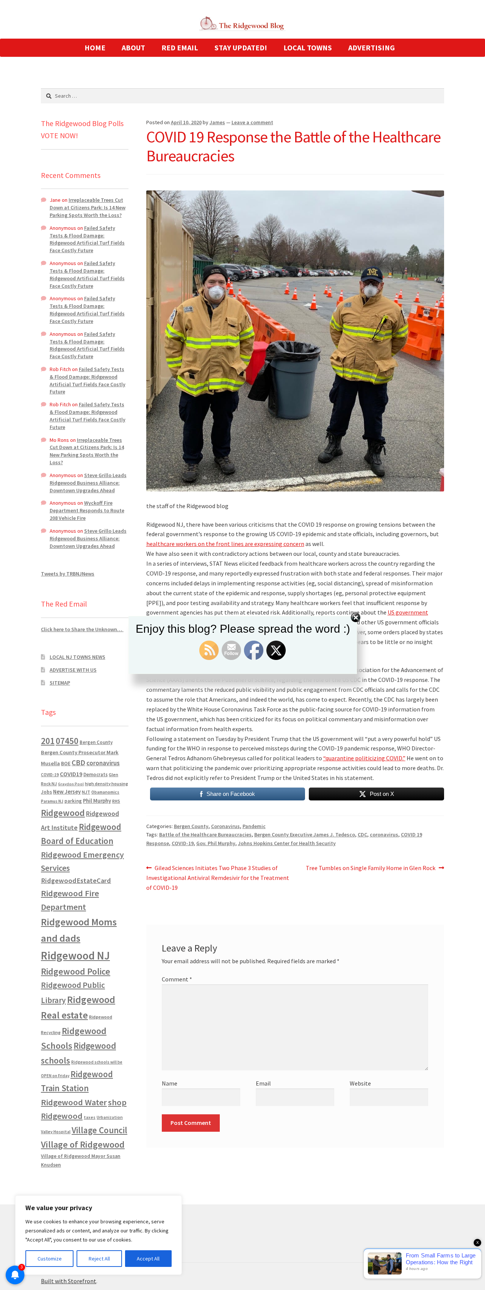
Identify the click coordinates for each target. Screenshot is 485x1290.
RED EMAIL (179, 47)
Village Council (99, 1130)
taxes (89, 1117)
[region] (98, 1235)
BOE (65, 763)
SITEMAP (60, 682)
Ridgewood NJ (75, 955)
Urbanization (110, 1117)
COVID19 (71, 774)
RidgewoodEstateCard (76, 880)
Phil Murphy (97, 800)
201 (48, 740)
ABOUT (133, 47)
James (217, 122)
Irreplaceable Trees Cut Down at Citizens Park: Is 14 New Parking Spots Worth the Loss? (87, 207)
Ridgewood (63, 812)
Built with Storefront (68, 1281)
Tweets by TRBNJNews (67, 573)
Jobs (46, 792)
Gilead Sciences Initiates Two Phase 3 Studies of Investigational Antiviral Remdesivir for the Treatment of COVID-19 (217, 877)
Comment (177, 979)
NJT (86, 792)
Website (360, 1083)
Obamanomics (105, 792)
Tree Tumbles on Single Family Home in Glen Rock (370, 868)
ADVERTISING (371, 47)
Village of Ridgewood (83, 1144)
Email (263, 1083)
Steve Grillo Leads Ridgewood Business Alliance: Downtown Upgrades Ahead (88, 483)
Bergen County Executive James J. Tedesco (304, 834)
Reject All (99, 1258)
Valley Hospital (55, 1131)
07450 (67, 740)
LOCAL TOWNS (307, 47)
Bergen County (191, 826)
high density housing (106, 783)
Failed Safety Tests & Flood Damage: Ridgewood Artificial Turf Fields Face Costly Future (87, 239)
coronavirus (384, 834)
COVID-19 (183, 843)
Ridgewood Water (74, 1102)
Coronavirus (225, 826)
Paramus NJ (52, 801)
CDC (362, 834)
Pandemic (254, 826)
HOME (94, 47)
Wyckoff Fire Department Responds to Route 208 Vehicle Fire (87, 510)
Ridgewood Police (75, 971)
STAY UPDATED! (240, 47)
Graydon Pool (71, 783)
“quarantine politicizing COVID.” (364, 758)
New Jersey (67, 791)
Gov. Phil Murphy (215, 843)
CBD (78, 762)
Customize (50, 1258)
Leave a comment (252, 122)
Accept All (148, 1258)
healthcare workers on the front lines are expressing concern (225, 544)
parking (73, 801)
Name (169, 1083)
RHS (116, 801)
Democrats (95, 774)
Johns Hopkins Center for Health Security (287, 843)
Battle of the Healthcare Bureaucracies (205, 834)
